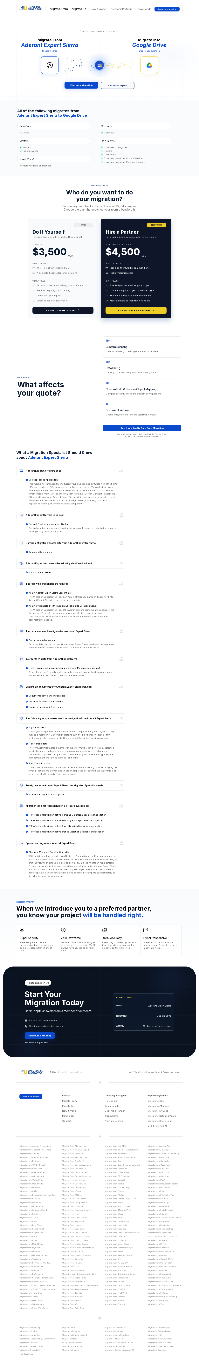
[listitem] (63, 269)
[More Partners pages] (134, 9)
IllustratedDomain (76, 1072)
